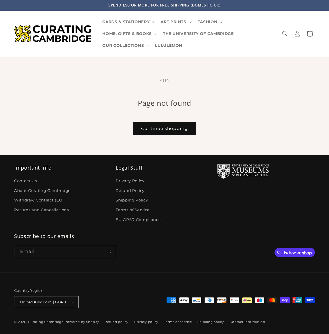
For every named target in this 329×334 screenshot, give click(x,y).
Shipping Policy (132, 200)
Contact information (247, 322)
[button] (128, 22)
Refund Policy (130, 190)
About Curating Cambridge (42, 190)
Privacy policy (146, 322)
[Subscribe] (109, 252)
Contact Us (25, 180)
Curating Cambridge (45, 322)
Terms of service (178, 322)
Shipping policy (210, 322)
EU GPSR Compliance (138, 219)
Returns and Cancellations (41, 209)
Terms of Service (133, 209)
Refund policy (117, 322)
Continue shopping (164, 128)
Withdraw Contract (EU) (39, 200)
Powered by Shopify (82, 322)
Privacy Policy (130, 180)
